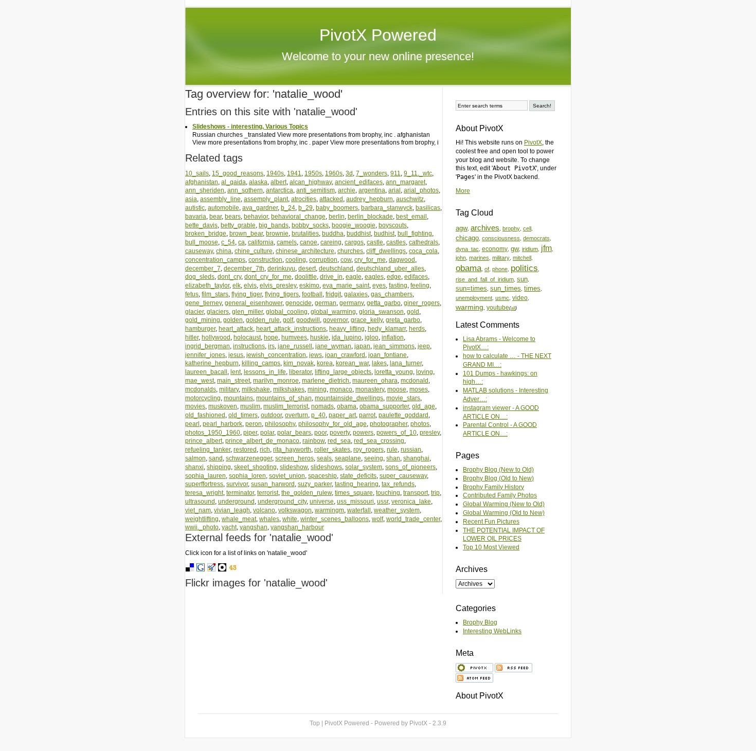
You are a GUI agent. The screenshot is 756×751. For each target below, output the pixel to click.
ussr (382, 501)
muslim (250, 406)
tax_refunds (398, 484)
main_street (233, 380)
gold (413, 311)
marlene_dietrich (325, 380)
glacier (194, 311)
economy (495, 249)
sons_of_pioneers (410, 467)
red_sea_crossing (379, 440)
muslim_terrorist (285, 406)
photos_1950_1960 (212, 432)
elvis (250, 285)
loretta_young (393, 372)
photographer (388, 423)
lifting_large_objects (343, 372)
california (261, 242)
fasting (398, 285)
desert (307, 268)
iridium (530, 249)
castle (375, 242)
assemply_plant (266, 199)
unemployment (474, 298)
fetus (192, 294)
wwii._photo (202, 527)
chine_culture (254, 251)
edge (394, 276)
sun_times (505, 288)
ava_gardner (260, 207)
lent (235, 372)
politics (524, 268)
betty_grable (238, 225)
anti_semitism (315, 190)
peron (253, 423)
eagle (354, 276)
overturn (296, 415)
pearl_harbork (222, 423)
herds (417, 328)
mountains (238, 398)
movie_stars (403, 398)
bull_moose (201, 242)
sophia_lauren (205, 475)
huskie (319, 337)
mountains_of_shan (284, 398)
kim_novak (298, 363)
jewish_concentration (276, 355)
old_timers (243, 415)
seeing (373, 458)
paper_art (342, 415)
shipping (219, 467)
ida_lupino (347, 337)
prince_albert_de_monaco (262, 440)
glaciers (218, 311)
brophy (511, 228)
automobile (223, 207)
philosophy (280, 423)
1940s (275, 173)
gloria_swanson (381, 311)
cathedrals (423, 242)
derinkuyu (281, 268)
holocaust (247, 337)
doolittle (306, 276)
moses (418, 389)
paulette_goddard (403, 415)
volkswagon (295, 510)
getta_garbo (384, 303)
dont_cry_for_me (268, 276)
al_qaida (233, 182)
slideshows (326, 467)
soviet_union (287, 475)
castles (396, 242)
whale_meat (239, 519)
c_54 (228, 242)
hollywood (216, 337)
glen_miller (247, 311)
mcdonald (414, 380)
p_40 (318, 415)
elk (236, 285)
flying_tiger (246, 294)
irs (271, 346)
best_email (411, 216)
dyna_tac (467, 249)
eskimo (309, 285)
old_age (423, 406)
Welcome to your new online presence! (378, 56)
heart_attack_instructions (291, 328)
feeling (419, 285)
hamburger (200, 328)
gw (515, 249)
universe (322, 501)
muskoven (222, 406)
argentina (371, 190)
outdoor (271, 415)
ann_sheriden (204, 190)
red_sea (339, 440)
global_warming (333, 311)
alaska (258, 182)
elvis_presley (278, 285)
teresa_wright (204, 492)
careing (330, 242)
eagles (374, 276)
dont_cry (229, 276)
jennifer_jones (205, 355)
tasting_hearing (357, 484)
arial (394, 190)
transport (415, 492)
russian (411, 449)
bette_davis (201, 225)
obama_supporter (384, 406)
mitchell (522, 258)
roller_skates (332, 449)
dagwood (402, 259)
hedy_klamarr (387, 328)
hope (271, 337)
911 (395, 173)
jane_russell (295, 346)
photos (419, 423)
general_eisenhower (253, 303)
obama (346, 406)
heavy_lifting (347, 328)
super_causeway (403, 475)
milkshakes (288, 389)
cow (345, 259)
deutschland (336, 268)
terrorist (267, 492)
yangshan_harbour (297, 527)
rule (392, 449)
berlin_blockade (370, 216)
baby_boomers (337, 207)
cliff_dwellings (386, 251)
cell (527, 228)
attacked (331, 199)
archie (346, 190)
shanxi (194, 467)
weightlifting (202, 519)
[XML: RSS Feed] (513, 666)
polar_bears (294, 432)
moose (396, 389)
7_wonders (371, 173)
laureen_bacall (206, 372)
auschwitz (410, 199)
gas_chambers (391, 294)
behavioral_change (298, 216)
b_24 (288, 207)
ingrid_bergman (207, 346)
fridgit (333, 294)
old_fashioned (205, 415)
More (463, 190)
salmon (195, 458)
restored (245, 449)
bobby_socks (310, 225)
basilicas (428, 207)
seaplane (348, 458)
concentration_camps (215, 259)
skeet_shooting (255, 467)
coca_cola (423, 251)
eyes (379, 285)
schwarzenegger (249, 458)
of (486, 269)
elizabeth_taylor (207, 285)
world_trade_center (413, 519)
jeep (424, 346)
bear (215, 216)
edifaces (416, 276)
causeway (199, 251)
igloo (372, 337)
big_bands (274, 225)
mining (317, 389)
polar (267, 432)
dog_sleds (199, 276)
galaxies (356, 294)
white (289, 519)
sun (522, 279)
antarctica (279, 190)
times (532, 288)
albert (278, 182)
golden (233, 320)
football (312, 294)
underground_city (282, 501)
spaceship (322, 475)
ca (241, 242)
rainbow (313, 440)
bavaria (195, 216)
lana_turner (406, 363)
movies (195, 406)
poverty (340, 432)
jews (315, 355)
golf (288, 320)
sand (216, 458)
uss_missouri (355, 501)
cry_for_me (370, 259)
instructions (249, 346)
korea (325, 363)
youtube (498, 307)
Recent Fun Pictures (491, 521)
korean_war (352, 363)
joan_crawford (345, 355)
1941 (294, 173)
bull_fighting (415, 233)
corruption (323, 259)
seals (324, 458)
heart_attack (236, 328)
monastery (369, 389)
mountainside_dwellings (349, 398)
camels (287, 242)
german (325, 303)
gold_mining (202, 320)
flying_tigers (282, 294)
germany (351, 303)
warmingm (329, 510)
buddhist (359, 233)
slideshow (294, 467)
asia (191, 199)
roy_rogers (368, 449)
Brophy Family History (493, 487)
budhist (384, 233)
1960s (334, 173)
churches (350, 251)
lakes (379, 363)
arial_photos (421, 190)
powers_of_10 (396, 432)
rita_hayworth (292, 449)
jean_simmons (394, 346)
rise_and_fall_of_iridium (485, 279)
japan (362, 346)
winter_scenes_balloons (334, 519)
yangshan (253, 527)
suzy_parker (315, 484)
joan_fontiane (387, 355)
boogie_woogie (353, 225)
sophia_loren (247, 475)
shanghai (416, 458)
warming (469, 307)
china (223, 251)
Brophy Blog (480, 622)
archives (485, 228)
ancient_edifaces (359, 182)
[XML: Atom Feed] (474, 677)
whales (269, 519)
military (229, 389)
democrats (536, 238)
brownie (277, 233)
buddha (333, 233)
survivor (237, 484)
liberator (300, 372)
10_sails (197, 173)
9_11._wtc (418, 173)
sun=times (471, 288)
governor (335, 320)
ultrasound (200, 501)
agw (461, 228)
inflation (393, 337)
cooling (295, 259)
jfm (546, 248)
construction (265, 259)
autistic (195, 207)
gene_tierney (203, 303)
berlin (337, 216)
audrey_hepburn (369, 199)
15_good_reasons (237, 173)
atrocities (303, 199)
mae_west (199, 380)
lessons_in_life (265, 372)
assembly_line (220, 199)
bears (233, 216)
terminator (240, 492)
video (520, 297)
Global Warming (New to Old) (504, 504)
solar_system (363, 467)
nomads (322, 406)
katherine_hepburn (212, 363)
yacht (229, 527)
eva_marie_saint (345, 285)
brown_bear (246, 233)
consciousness (501, 238)
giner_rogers (422, 303)
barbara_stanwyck (386, 207)
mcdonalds (200, 389)
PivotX (533, 142)
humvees (294, 337)
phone (500, 269)
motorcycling (203, 398)
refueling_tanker (207, 449)
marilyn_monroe (276, 380)
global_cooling (287, 311)
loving (424, 372)
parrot (367, 415)
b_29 (305, 207)
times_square (354, 492)
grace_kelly (367, 320)
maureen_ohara (375, 380)
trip (435, 492)
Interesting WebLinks (492, 631)
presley (430, 432)
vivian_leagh (232, 510)
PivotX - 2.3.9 (427, 723)
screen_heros (294, 458)
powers (363, 432)
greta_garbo (403, 320)
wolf (377, 519)
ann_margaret (405, 182)
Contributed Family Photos (500, 495)
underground (236, 501)
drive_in (331, 276)
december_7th (244, 268)
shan (393, 458)
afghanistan (201, 182)
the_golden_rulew (306, 492)
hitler (192, 337)
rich (265, 449)
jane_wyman (333, 346)
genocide (298, 303)
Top (315, 723)
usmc (502, 298)
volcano (264, 510)
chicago (467, 238)
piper (250, 432)
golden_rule (263, 320)
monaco (341, 389)
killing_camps (261, 363)
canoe (308, 242)
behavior (256, 216)
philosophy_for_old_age (332, 423)
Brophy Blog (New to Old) (498, 469)
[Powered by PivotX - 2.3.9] (474, 666)
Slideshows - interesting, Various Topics (250, 126)
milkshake (256, 389)
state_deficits (358, 475)
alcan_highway (311, 182)
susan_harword (273, 484)
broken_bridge (205, 233)
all (513, 308)
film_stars (215, 294)
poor (320, 432)
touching (388, 492)
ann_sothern (245, 190)
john (461, 258)
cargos (354, 242)
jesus (235, 355)
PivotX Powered (378, 35)
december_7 (203, 268)
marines (479, 258)
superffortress (204, 484)
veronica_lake (411, 501)
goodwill (308, 320)
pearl (192, 423)
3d (349, 173)
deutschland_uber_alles (390, 268)
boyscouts (393, 225)
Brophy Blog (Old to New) (498, 478)
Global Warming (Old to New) (504, 512)
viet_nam (198, 510)
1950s (313, 173)
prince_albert (203, 440)
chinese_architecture (305, 251)
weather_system (397, 510)
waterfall (359, 510)
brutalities (305, 233)
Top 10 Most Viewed (491, 547)
